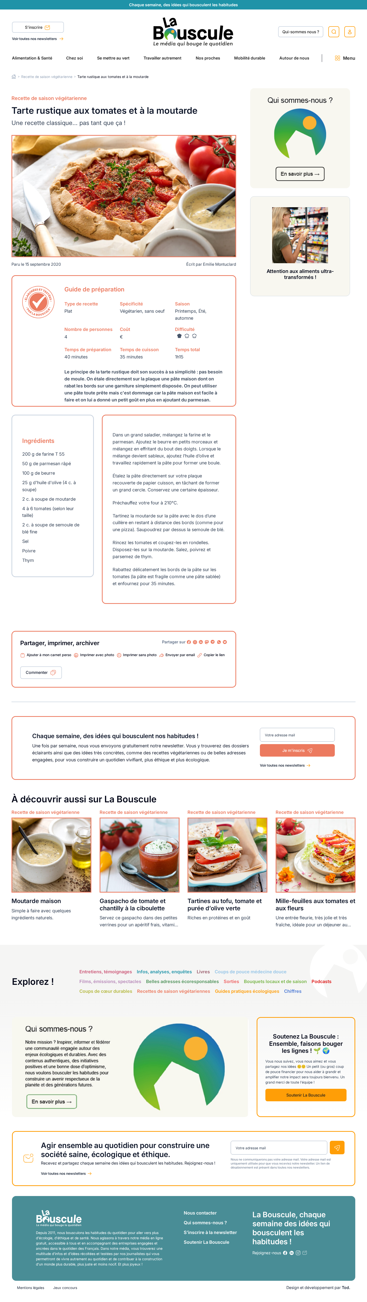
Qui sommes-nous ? (205, 1222)
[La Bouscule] (193, 31)
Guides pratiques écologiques (247, 991)
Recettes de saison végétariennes (173, 991)
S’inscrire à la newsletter (210, 1232)
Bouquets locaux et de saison (275, 981)
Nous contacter (200, 1213)
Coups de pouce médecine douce (251, 971)
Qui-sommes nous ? (300, 31)
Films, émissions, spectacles (110, 981)
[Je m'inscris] (337, 1147)
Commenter (37, 672)
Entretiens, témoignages (105, 971)
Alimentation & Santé (32, 57)
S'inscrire (34, 27)
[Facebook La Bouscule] (188, 642)
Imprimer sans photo (140, 655)
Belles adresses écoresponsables (182, 981)
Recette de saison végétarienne (46, 76)
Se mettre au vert (113, 57)
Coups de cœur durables (105, 991)
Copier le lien (214, 655)
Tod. (346, 1287)
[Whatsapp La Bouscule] (218, 642)
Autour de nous (294, 57)
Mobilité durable (249, 57)
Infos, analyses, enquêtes (164, 971)
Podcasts (322, 981)
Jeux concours (65, 1288)
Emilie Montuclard (219, 264)
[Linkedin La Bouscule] (200, 642)
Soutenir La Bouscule (305, 1095)
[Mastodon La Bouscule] (206, 642)
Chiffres (293, 991)
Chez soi (74, 57)
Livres (203, 971)
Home (13, 76)
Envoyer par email (180, 655)
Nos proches (208, 57)
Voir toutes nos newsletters (35, 38)
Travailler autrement (163, 57)
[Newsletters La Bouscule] (304, 1253)
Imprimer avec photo (97, 655)
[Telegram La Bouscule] (212, 642)
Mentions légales (30, 1288)
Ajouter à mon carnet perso (49, 655)
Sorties (231, 981)
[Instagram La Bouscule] (194, 642)
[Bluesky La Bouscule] (224, 642)
